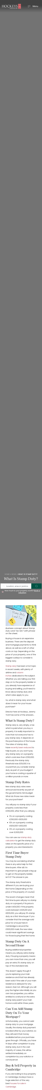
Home (7, 574)
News (14, 574)
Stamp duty (11, 666)
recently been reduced (21, 747)
